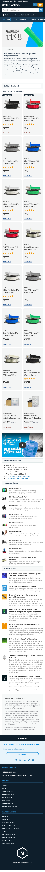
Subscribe (22, 754)
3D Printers (32, 19)
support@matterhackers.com (17, 775)
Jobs (4, 832)
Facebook (12, 760)
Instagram (20, 760)
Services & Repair (9, 807)
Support (6, 800)
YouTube (33, 760)
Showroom (7, 791)
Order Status (8, 822)
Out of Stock (7, 133)
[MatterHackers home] (11, 5)
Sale (15, 19)
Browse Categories (12, 91)
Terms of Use (8, 841)
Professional (8, 794)
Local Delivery (9, 826)
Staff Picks (22, 19)
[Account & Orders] (35, 4)
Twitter (16, 760)
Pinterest (29, 760)
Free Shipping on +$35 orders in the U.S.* (15, 1)
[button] (22, 15)
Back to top (22, 738)
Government (8, 804)
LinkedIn (24, 760)
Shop (4, 785)
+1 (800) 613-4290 (9, 772)
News (4, 788)
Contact (6, 819)
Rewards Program (10, 829)
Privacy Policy (8, 838)
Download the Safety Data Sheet (17, 478)
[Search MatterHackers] (41, 10)
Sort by (6, 86)
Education (7, 797)
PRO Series (9, 49)
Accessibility (8, 844)
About (5, 816)
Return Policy (8, 835)
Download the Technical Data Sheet (18, 476)
